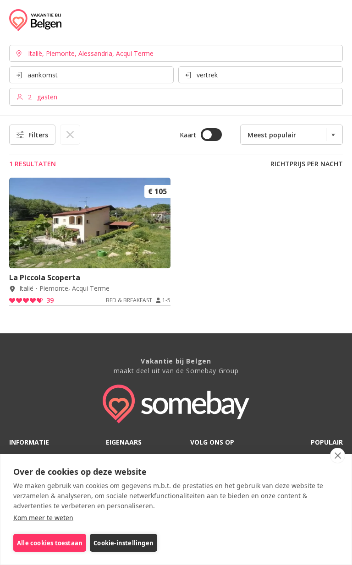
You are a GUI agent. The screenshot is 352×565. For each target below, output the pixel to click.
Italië (26, 288)
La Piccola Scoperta (44, 277)
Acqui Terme (91, 288)
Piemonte (53, 288)
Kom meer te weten (43, 517)
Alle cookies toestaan (49, 543)
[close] (337, 455)
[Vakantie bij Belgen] (35, 20)
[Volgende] (160, 256)
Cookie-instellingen (124, 543)
